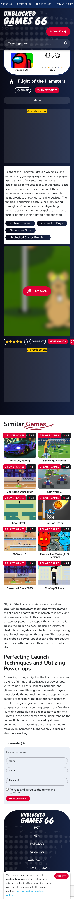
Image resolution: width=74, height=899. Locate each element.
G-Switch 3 (19, 554)
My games (56, 31)
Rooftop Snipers (54, 588)
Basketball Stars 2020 (20, 491)
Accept (61, 876)
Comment (38, 341)
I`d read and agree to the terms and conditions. (32, 791)
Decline (61, 883)
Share (25, 90)
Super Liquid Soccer (54, 460)
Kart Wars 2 (54, 491)
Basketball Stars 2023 (20, 588)
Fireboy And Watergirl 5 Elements (54, 555)
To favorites (49, 90)
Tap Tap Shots (54, 523)
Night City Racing (19, 460)
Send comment (18, 798)
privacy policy (25, 891)
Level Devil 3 (19, 523)
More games (58, 341)
